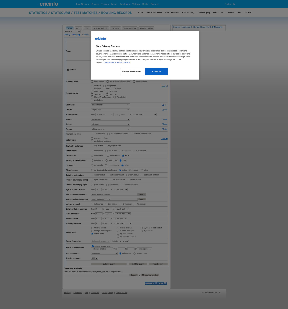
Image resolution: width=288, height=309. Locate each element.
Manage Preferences (131, 71)
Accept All (157, 71)
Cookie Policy (110, 62)
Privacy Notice (123, 62)
